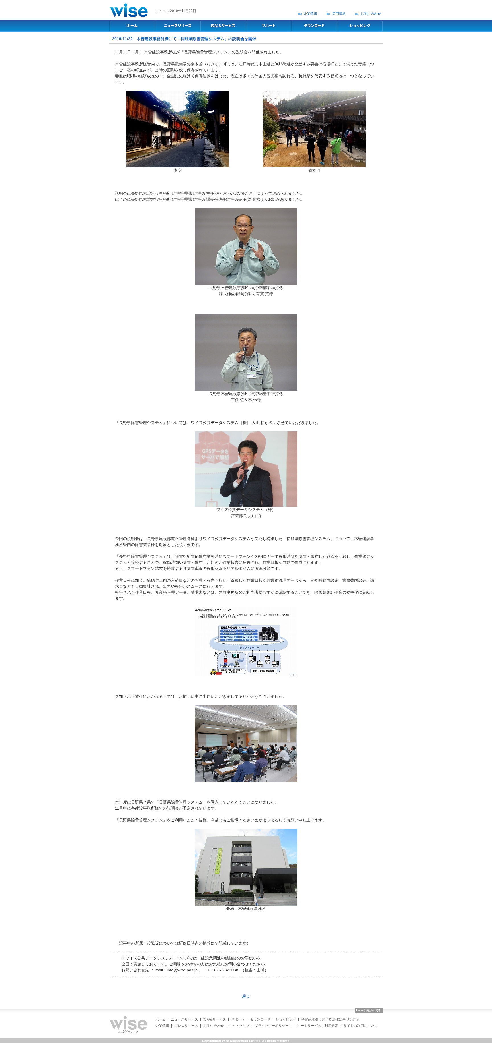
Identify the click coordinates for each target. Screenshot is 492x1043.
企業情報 (310, 14)
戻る (246, 996)
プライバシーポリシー (272, 1026)
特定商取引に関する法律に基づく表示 (330, 1019)
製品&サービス (214, 1019)
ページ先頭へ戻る (369, 1010)
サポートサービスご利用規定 (316, 1026)
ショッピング (286, 1019)
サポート (238, 1019)
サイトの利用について (360, 1026)
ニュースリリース (184, 1019)
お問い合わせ (370, 14)
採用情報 (339, 14)
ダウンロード (260, 1019)
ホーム (160, 1019)
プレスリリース (186, 1026)
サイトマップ (239, 1026)
